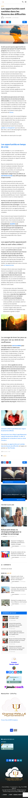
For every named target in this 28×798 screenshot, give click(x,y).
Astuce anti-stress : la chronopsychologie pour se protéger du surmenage (11, 532)
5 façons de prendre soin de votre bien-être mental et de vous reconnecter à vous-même (19, 590)
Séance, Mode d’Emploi (19, 794)
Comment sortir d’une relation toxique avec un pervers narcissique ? (17, 578)
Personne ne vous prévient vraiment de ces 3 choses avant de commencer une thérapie (16, 648)
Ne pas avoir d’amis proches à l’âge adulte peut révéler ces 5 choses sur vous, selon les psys (17, 640)
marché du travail (6, 175)
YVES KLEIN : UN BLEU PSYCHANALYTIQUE (14, 617)
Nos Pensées (11, 448)
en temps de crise (9, 265)
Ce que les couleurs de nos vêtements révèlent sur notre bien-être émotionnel (18, 553)
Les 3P (4, 455)
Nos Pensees (15, 546)
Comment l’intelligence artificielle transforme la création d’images (17, 542)
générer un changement (8, 128)
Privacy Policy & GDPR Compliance (9, 720)
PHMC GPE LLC (21, 791)
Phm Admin (8, 17)
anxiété (12, 224)
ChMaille (4, 536)
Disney (11, 112)
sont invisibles (16, 345)
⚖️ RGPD (10, 794)
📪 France (3, 741)
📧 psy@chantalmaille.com (7, 739)
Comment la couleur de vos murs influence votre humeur (19, 601)
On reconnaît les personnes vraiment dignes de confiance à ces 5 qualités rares (16, 633)
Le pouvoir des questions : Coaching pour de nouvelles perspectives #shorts (15, 625)
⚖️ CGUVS (4, 794)
